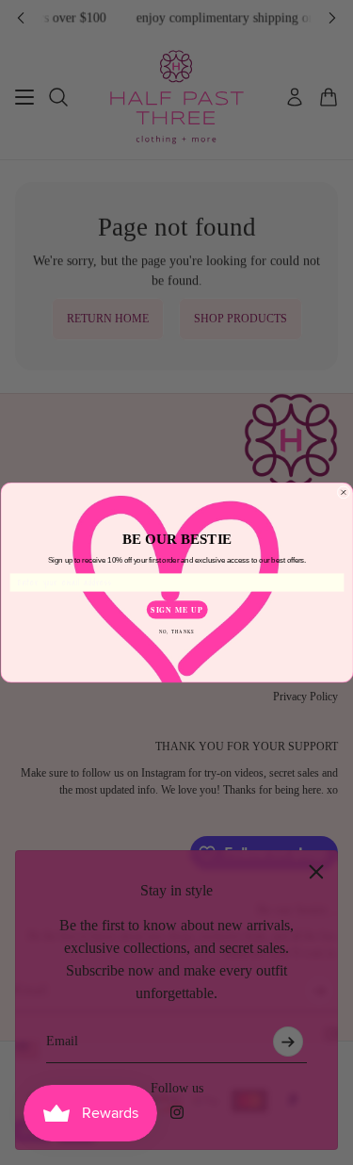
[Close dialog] (343, 493)
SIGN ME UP (176, 609)
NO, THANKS (176, 631)
